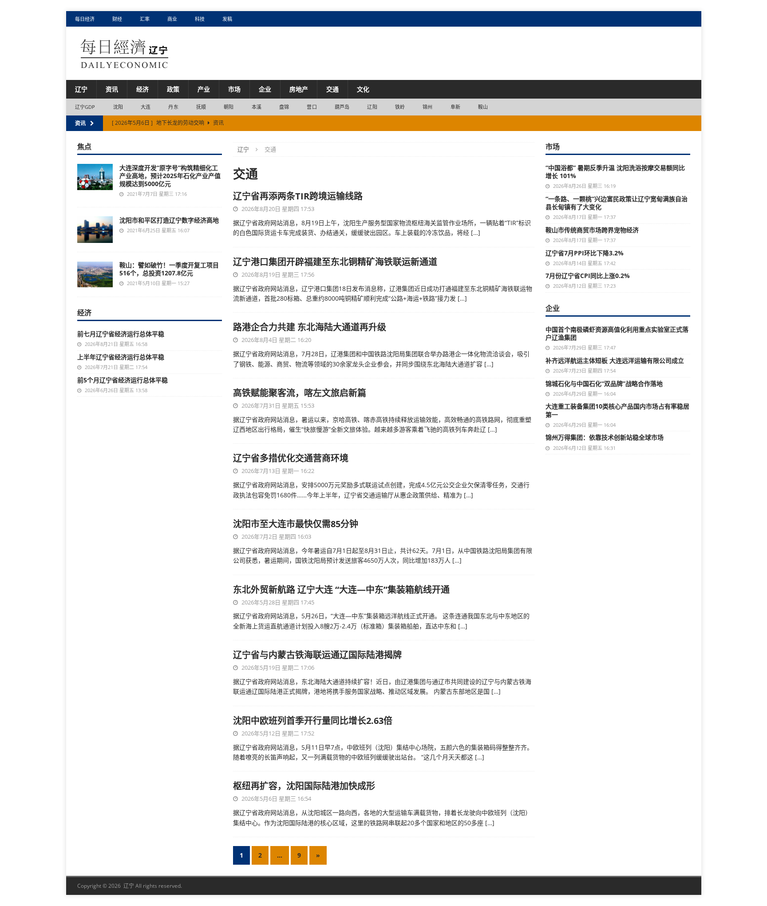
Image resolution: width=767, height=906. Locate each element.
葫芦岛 (342, 106)
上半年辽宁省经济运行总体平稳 (120, 357)
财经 (117, 19)
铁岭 (400, 106)
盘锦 (284, 106)
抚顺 (201, 106)
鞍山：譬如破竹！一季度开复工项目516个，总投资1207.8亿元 (169, 269)
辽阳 (372, 106)
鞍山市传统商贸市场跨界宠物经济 (592, 230)
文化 (363, 89)
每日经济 (85, 19)
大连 (145, 106)
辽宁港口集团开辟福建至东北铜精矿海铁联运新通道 (335, 262)
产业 (204, 89)
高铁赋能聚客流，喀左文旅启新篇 (299, 393)
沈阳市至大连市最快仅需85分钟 (295, 524)
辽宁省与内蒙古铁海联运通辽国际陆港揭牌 (317, 655)
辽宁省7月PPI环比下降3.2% (585, 253)
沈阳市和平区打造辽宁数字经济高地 (169, 220)
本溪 (256, 106)
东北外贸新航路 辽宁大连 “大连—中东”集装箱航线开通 (341, 590)
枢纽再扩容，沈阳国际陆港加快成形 (304, 786)
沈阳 (118, 106)
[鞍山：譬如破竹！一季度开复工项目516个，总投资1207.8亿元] (95, 274)
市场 (234, 89)
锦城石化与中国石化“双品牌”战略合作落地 (604, 383)
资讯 (112, 89)
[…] (475, 232)
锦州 (427, 106)
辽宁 (81, 89)
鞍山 (483, 106)
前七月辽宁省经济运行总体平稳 (120, 334)
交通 (332, 89)
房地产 (298, 89)
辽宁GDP (85, 106)
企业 (265, 89)
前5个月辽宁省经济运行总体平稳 (122, 380)
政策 (173, 89)
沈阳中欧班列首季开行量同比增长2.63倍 (312, 721)
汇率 (145, 19)
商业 (172, 19)
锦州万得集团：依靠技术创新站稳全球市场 (605, 437)
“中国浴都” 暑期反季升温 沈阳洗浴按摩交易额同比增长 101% (615, 171)
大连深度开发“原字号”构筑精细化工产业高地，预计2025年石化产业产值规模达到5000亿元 (170, 175)
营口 (311, 106)
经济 (142, 89)
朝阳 (228, 106)
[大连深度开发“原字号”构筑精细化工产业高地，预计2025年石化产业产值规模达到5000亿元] (95, 177)
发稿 (227, 19)
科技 (200, 19)
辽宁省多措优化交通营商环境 (290, 458)
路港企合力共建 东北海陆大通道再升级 (309, 327)
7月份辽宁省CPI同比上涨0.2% (588, 275)
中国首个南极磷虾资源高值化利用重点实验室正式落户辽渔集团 (617, 333)
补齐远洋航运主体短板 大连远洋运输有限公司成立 (615, 360)
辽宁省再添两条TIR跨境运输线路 (298, 196)
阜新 (455, 106)
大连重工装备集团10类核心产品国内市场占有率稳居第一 (617, 410)
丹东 (173, 106)
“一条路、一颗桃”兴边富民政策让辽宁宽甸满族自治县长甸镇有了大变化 (617, 203)
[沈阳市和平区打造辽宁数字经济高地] (95, 229)
